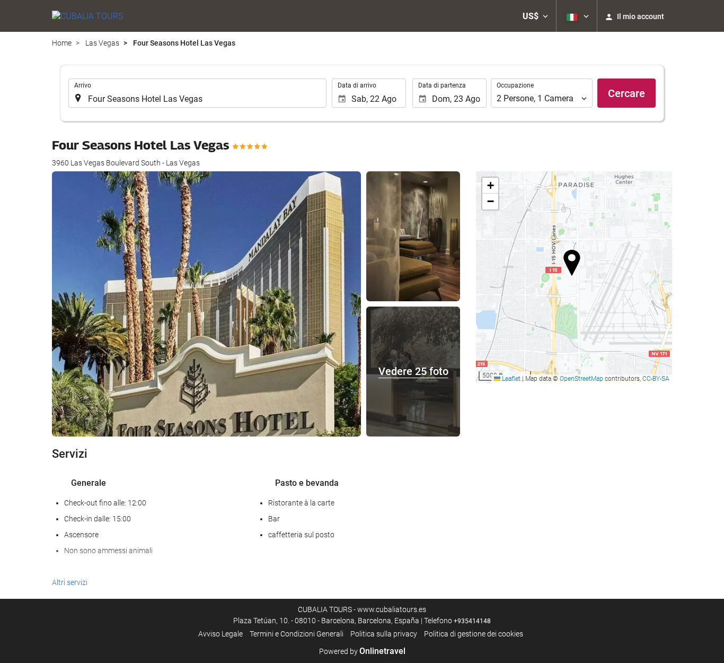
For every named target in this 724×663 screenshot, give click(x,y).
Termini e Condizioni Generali (296, 634)
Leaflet (510, 378)
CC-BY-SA (655, 378)
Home (62, 43)
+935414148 (472, 621)
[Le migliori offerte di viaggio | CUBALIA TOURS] (87, 16)
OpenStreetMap (581, 378)
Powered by (362, 651)
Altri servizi (69, 582)
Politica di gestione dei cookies (473, 634)
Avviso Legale (220, 634)
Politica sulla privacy (383, 634)
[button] (535, 16)
